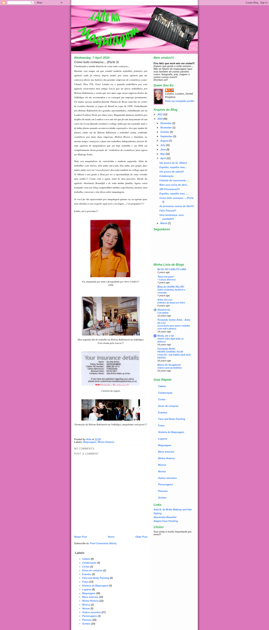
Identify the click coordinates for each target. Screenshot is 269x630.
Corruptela (163, 313)
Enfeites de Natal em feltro (171, 302)
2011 (160, 114)
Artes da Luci (164, 299)
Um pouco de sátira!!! (171, 171)
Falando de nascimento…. (174, 180)
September (166, 136)
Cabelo (162, 386)
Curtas (161, 399)
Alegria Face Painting (166, 521)
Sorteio (162, 497)
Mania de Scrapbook (169, 364)
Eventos (162, 412)
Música (162, 465)
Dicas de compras (168, 406)
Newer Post (80, 536)
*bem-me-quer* (165, 276)
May (163, 154)
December (166, 123)
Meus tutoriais (166, 451)
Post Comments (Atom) (103, 543)
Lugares (162, 438)
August (164, 140)
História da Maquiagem (171, 432)
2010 (160, 118)
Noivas (162, 471)
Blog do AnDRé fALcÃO (170, 286)
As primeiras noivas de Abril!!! (176, 206)
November (166, 127)
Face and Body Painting (171, 419)
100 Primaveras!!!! (169, 189)
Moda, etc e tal (165, 335)
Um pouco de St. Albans (173, 163)
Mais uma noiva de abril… (174, 184)
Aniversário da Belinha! (169, 368)
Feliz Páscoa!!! (167, 210)
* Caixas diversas (166, 279)
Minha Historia (106, 442)
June (163, 149)
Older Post (141, 536)
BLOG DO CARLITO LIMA (171, 269)
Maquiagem (89, 442)
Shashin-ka (163, 309)
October (165, 132)
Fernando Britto (166, 348)
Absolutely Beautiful (165, 517)
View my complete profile (179, 101)
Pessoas (163, 491)
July (163, 145)
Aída (171, 90)
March (164, 223)
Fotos (161, 425)
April (163, 158)
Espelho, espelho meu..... (173, 193)
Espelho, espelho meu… (173, 167)
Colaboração (166, 176)
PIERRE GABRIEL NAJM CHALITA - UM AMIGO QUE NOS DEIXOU (174, 354)
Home (111, 536)
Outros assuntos (167, 478)
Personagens (165, 484)
